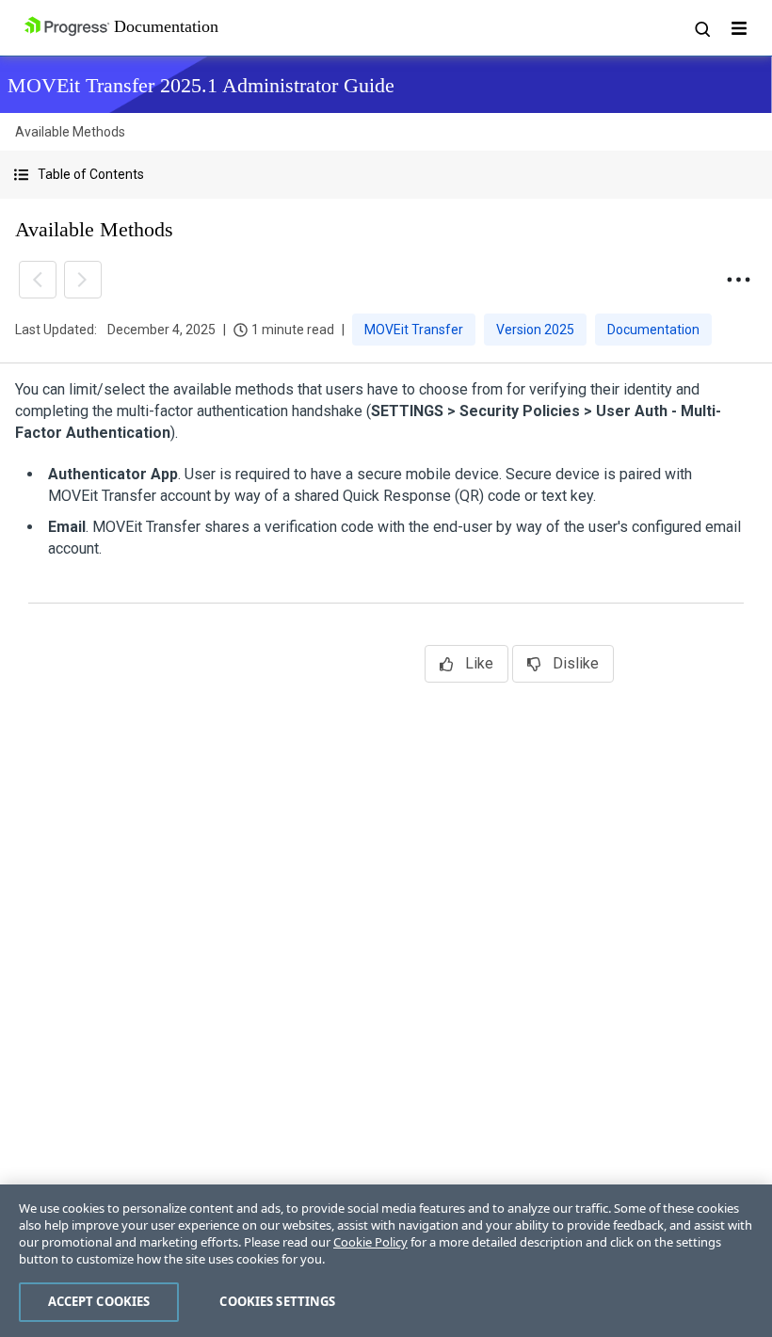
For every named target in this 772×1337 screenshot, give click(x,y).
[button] (386, 175)
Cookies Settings (277, 1301)
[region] (386, 1260)
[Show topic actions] (738, 279)
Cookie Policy (370, 1241)
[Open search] (701, 28)
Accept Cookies (99, 1301)
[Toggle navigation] (739, 28)
